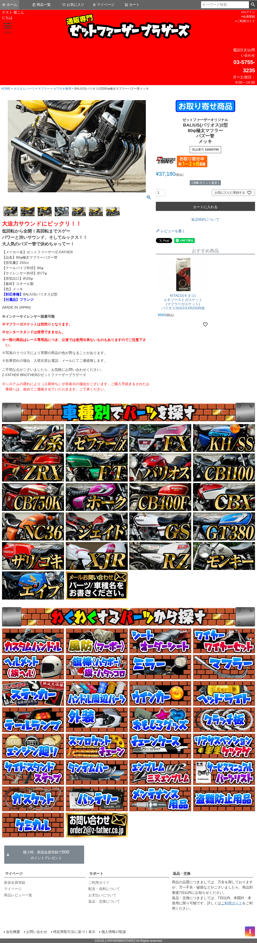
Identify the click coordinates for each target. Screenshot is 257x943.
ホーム (12, 5)
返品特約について (205, 219)
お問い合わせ (36, 932)
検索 (253, 4)
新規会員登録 (14, 882)
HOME (5, 88)
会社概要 (13, 932)
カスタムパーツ (24, 88)
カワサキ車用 (62, 88)
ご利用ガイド (246, 21)
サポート (96, 873)
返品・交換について (104, 901)
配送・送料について (104, 889)
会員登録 (249, 16)
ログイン (249, 12)
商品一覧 (44, 5)
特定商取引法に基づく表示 (74, 932)
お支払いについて (102, 895)
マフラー (44, 88)
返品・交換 (181, 873)
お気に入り (75, 5)
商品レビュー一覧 (18, 895)
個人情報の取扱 (113, 932)
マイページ (105, 5)
